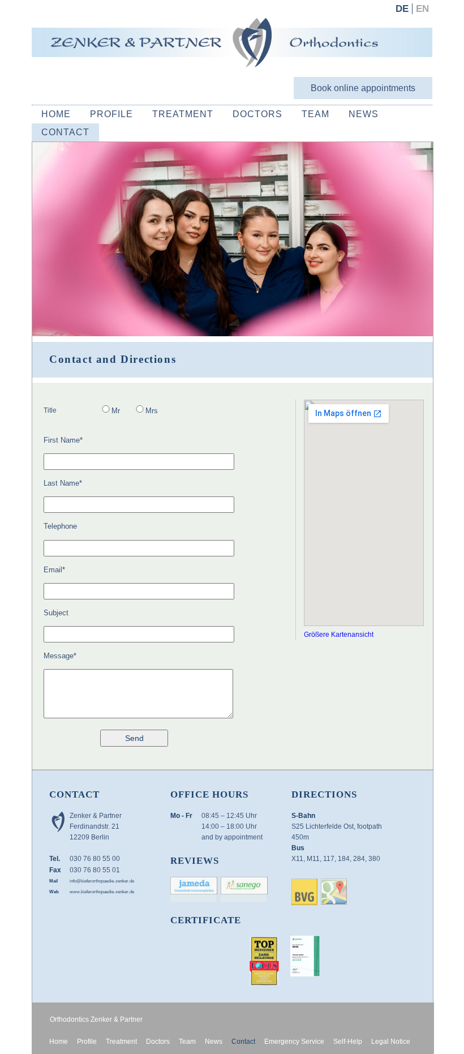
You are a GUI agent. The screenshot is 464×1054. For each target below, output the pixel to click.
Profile (111, 114)
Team (315, 114)
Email (54, 569)
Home (56, 114)
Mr (115, 410)
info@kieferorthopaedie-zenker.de (102, 881)
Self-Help (347, 1042)
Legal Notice (390, 1042)
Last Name (63, 482)
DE (402, 8)
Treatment (182, 114)
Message (60, 655)
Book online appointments (363, 88)
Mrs (151, 410)
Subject (56, 613)
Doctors (257, 114)
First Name (63, 439)
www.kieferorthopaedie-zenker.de (102, 891)
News (364, 114)
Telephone (60, 526)
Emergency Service (294, 1042)
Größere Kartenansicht (338, 635)
